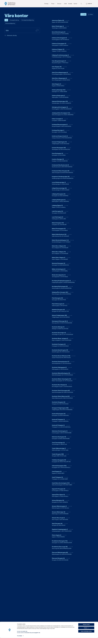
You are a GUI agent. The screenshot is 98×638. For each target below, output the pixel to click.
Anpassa (85, 627)
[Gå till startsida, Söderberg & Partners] (10, 3)
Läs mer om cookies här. (22, 631)
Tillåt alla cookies (86, 624)
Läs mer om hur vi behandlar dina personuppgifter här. (28, 632)
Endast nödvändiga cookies (86, 631)
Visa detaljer (19, 635)
